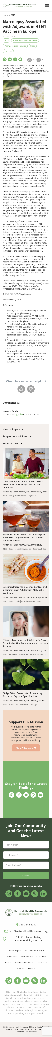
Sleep (32, 46)
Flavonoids (26, 549)
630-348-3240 (28, 924)
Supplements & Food (34, 950)
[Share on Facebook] (5, 59)
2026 (5, 495)
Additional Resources (24, 962)
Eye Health (24, 704)
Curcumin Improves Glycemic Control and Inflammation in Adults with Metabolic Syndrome (25, 589)
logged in (19, 414)
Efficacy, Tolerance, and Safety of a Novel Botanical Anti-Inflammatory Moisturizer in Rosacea (26, 643)
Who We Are (27, 956)
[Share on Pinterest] (10, 59)
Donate (31, 968)
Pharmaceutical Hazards (15, 46)
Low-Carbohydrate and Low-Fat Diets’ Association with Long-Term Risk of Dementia (23, 484)
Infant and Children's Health (25, 40)
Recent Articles (39, 549)
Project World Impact (22, 1029)
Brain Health (20, 495)
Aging (11, 495)
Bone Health (14, 549)
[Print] (20, 59)
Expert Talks (12, 956)
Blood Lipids (14, 601)
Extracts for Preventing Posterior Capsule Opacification (22, 695)
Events (8, 962)
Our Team (41, 956)
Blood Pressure (28, 601)
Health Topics (14, 950)
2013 (6, 40)
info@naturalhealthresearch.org (28, 931)
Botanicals (23, 654)
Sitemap (34, 1029)
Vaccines (8, 51)
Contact (20, 968)
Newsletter (42, 962)
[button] (47, 5)
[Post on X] (15, 59)
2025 (5, 704)
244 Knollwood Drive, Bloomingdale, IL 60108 (28, 939)
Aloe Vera (13, 654)
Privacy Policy (31, 1032)
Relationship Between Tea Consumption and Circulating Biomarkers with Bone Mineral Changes (24, 537)
